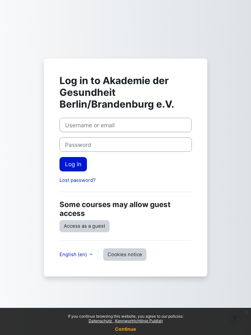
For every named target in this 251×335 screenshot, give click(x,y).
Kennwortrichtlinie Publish (139, 320)
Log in (73, 164)
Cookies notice (125, 254)
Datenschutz (101, 320)
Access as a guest (84, 226)
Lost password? (77, 180)
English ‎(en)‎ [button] (73, 254)
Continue (125, 329)
